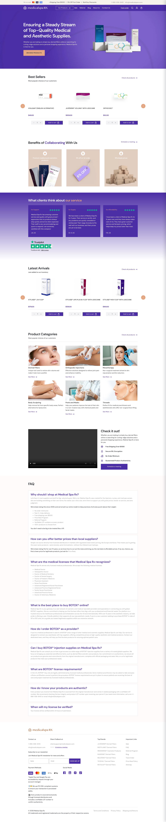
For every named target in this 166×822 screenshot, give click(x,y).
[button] (143, 106)
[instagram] (75, 772)
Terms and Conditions (101, 811)
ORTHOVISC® (108, 108)
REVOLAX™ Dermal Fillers (107, 765)
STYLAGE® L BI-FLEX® (36, 300)
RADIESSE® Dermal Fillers (106, 754)
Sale (75, 8)
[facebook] (69, 772)
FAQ (127, 747)
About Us (96, 8)
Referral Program (132, 751)
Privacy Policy (116, 811)
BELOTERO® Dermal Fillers (107, 758)
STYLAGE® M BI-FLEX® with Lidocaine (117, 300)
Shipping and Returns (130, 811)
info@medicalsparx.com (134, 2)
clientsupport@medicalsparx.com (62, 744)
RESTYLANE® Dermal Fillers (107, 747)
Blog (89, 8)
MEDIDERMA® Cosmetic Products (109, 751)
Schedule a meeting (128, 142)
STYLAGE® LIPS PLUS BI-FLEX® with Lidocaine (83, 300)
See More (31, 377)
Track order (125, 8)
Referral (82, 8)
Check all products (128, 78)
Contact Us (106, 8)
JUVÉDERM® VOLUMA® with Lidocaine (80, 108)
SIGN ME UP (75, 761)
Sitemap (129, 765)
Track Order (130, 758)
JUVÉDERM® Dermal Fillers (107, 744)
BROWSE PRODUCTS (34, 53)
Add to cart (52, 123)
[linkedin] (64, 772)
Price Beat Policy (132, 761)
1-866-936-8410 (117, 2)
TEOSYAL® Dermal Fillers (106, 761)
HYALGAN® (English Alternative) (41, 108)
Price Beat (71, 551)
